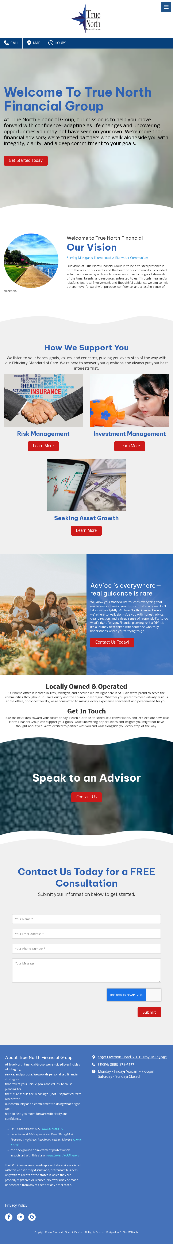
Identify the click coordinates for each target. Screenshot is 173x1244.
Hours (60, 43)
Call (14, 43)
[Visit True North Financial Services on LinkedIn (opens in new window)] (20, 1217)
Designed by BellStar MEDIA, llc (122, 1232)
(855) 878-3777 (122, 1065)
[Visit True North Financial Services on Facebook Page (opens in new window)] (8, 1217)
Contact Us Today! (112, 642)
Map (36, 43)
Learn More (43, 446)
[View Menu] (166, 7)
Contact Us (86, 797)
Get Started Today (26, 161)
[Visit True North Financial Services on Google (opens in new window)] (32, 1217)
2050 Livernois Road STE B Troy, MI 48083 (132, 1057)
